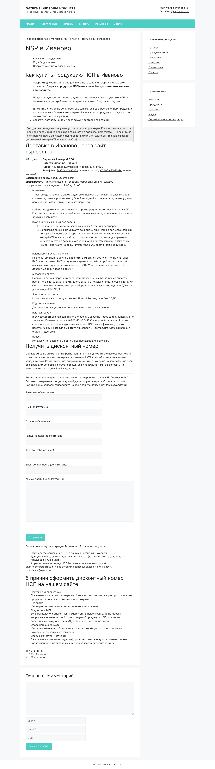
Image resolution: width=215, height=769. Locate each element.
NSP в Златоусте (37, 654)
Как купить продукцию (47, 58)
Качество (154, 109)
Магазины (68, 23)
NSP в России (80, 38)
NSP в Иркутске (37, 657)
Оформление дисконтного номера (54, 66)
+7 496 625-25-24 (111, 170)
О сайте (118, 23)
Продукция (155, 104)
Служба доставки (44, 62)
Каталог (30, 23)
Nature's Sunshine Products (50, 8)
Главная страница (37, 38)
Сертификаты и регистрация (165, 119)
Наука (152, 114)
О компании (101, 23)
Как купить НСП (48, 23)
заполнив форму (99, 82)
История (153, 99)
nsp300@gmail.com (62, 177)
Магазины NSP (60, 38)
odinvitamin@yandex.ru (174, 7)
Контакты (84, 23)
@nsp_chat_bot (180, 11)
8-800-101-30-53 (67, 170)
